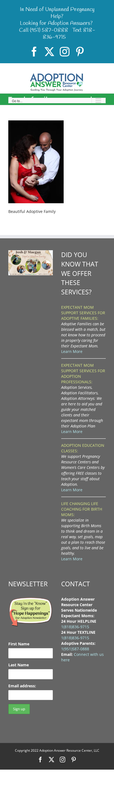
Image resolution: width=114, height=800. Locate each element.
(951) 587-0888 (49, 30)
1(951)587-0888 (75, 648)
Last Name (18, 664)
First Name (18, 643)
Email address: (22, 685)
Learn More (71, 351)
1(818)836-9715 (75, 626)
